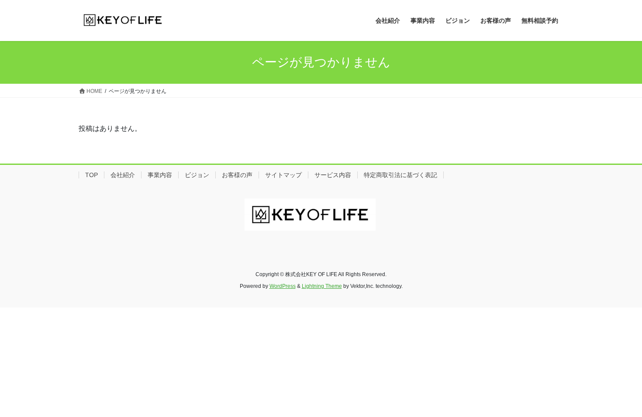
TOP (91, 174)
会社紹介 (122, 174)
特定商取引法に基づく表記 (400, 174)
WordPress (282, 286)
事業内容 (160, 174)
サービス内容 (332, 174)
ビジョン (197, 174)
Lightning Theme (322, 286)
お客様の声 (237, 174)
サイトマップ (283, 174)
